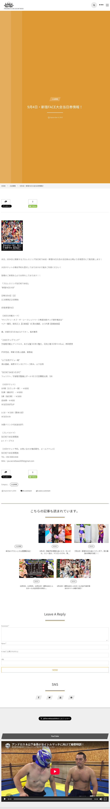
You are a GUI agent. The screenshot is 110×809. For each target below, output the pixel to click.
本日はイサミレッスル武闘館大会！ (18, 551)
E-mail (3, 651)
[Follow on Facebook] (39, 697)
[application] (55, 771)
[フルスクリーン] (105, 799)
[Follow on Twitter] (49, 697)
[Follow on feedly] (71, 697)
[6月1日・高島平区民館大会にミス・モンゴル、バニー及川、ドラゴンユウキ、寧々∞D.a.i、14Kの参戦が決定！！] (55, 533)
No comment (27, 491)
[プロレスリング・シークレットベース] (9, 4)
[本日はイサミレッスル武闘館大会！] (18, 533)
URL (2, 659)
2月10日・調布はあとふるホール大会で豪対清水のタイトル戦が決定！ (73, 587)
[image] (12, 251)
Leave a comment (44, 491)
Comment (4, 626)
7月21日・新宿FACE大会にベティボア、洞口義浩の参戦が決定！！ (91, 552)
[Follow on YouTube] (60, 697)
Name (3, 643)
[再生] (4, 799)
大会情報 (55, 99)
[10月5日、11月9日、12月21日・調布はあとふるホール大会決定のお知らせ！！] (36, 568)
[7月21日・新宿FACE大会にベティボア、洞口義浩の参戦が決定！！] (91, 533)
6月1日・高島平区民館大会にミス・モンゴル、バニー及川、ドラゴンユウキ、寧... (55, 552)
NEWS (55, 546)
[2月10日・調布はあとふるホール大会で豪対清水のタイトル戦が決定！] (73, 568)
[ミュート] (101, 799)
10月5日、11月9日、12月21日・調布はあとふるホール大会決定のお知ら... (36, 587)
